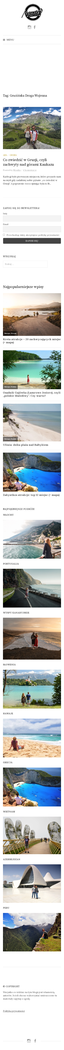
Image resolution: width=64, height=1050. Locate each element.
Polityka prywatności (14, 1011)
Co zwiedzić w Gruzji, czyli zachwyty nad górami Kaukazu (28, 162)
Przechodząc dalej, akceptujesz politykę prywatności (32, 235)
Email (5, 224)
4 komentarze (30, 170)
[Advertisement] (32, 67)
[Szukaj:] (58, 39)
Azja (5, 155)
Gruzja (13, 155)
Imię (5, 213)
